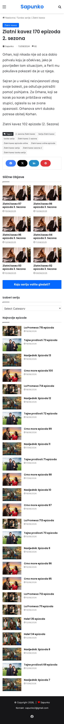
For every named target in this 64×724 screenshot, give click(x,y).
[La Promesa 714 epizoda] (12, 389)
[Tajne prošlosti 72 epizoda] (12, 418)
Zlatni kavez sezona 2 (32, 148)
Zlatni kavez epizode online (16, 143)
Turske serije (24, 17)
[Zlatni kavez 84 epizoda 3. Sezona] (47, 224)
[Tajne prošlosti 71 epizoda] (12, 464)
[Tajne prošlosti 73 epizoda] (12, 344)
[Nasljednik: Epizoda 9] (12, 552)
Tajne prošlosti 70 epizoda (41, 533)
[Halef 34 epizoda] (12, 638)
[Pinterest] (45, 163)
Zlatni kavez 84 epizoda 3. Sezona (44, 236)
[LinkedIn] (34, 163)
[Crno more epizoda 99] (12, 433)
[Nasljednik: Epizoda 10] (12, 494)
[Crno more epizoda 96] (12, 568)
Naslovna (10, 17)
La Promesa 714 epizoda (39, 386)
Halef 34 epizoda (34, 634)
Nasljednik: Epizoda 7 (37, 680)
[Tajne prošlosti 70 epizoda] (12, 537)
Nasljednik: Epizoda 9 (37, 548)
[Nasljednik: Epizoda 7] (12, 684)
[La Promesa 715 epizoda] (12, 331)
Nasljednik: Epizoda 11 (37, 444)
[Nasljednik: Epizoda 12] (12, 403)
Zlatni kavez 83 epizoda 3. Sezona (14, 267)
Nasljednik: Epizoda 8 (37, 649)
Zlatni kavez (38, 17)
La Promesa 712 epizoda (39, 594)
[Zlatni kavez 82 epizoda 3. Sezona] (47, 255)
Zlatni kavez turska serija (15, 152)
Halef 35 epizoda (34, 619)
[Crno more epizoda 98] (12, 479)
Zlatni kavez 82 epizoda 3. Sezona (44, 267)
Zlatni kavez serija (12, 148)
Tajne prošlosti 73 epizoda (40, 340)
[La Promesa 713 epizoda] (12, 524)
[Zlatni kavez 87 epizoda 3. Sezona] (17, 193)
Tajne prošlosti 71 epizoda (40, 459)
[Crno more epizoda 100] (12, 375)
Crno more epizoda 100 (38, 370)
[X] (22, 163)
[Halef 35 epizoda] (12, 623)
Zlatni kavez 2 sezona (27, 138)
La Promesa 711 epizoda (38, 606)
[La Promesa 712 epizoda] (12, 597)
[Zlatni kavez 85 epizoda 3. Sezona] (17, 224)
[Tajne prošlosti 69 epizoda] (12, 669)
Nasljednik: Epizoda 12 (37, 398)
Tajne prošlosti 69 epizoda (40, 664)
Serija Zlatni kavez (46, 134)
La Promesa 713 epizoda (39, 520)
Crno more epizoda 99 (38, 429)
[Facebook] (11, 163)
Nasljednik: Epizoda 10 (37, 490)
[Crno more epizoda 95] (12, 583)
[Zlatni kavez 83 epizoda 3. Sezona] (17, 255)
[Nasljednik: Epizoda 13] (12, 360)
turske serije (9, 138)
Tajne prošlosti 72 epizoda (40, 413)
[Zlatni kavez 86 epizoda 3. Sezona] (47, 193)
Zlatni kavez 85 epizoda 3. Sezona (14, 236)
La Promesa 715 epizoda (39, 327)
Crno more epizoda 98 (38, 474)
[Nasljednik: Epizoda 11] (12, 448)
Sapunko (9, 46)
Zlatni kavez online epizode (43, 143)
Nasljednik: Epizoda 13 (37, 355)
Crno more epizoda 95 (38, 578)
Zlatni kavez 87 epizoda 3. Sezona (14, 205)
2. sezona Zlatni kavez (25, 134)
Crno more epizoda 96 (38, 563)
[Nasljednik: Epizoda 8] (12, 654)
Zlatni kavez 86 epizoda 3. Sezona (44, 205)
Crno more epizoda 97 (38, 505)
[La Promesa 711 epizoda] (12, 610)
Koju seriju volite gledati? (32, 284)
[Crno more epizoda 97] (12, 509)
